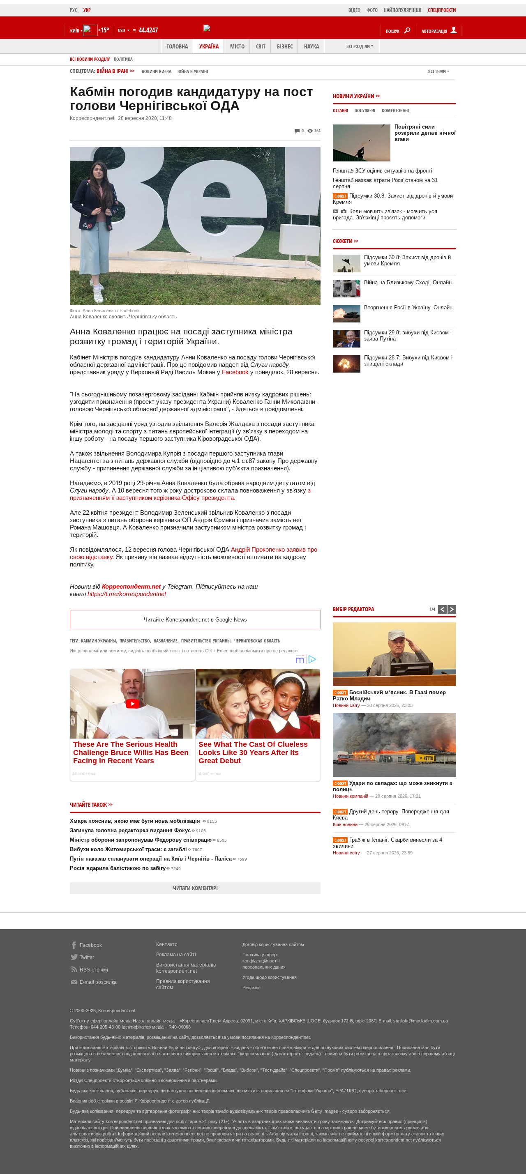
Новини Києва (156, 71)
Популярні (365, 110)
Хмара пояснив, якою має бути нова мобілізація (143, 821)
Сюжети (343, 241)
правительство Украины (206, 641)
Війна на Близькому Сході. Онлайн (408, 282)
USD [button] (122, 30)
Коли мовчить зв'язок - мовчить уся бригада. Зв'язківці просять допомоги (385, 214)
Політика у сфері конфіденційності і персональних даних (264, 960)
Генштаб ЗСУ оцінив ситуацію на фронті (382, 171)
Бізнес (285, 46)
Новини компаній (350, 796)
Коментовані (395, 110)
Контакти (167, 944)
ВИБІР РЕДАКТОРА (353, 609)
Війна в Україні (193, 71)
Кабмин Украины (98, 641)
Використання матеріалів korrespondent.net (186, 968)
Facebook (235, 371)
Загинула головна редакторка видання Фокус (138, 830)
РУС (73, 10)
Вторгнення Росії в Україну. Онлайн (408, 307)
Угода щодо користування (269, 977)
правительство (135, 641)
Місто (237, 46)
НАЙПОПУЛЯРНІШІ (403, 10)
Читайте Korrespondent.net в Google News (195, 620)
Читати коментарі (195, 888)
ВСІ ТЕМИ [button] (437, 71)
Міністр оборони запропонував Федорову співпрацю (148, 840)
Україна (209, 46)
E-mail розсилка (98, 982)
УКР (87, 10)
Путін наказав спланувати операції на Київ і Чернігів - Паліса (158, 859)
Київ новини (345, 824)
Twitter (87, 957)
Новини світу (346, 705)
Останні (340, 110)
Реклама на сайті (176, 955)
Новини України (353, 96)
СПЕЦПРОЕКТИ (442, 10)
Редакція (251, 987)
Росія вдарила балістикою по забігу (125, 868)
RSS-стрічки (94, 970)
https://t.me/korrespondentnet (127, 593)
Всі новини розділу (90, 59)
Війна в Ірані (152, 71)
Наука (311, 46)
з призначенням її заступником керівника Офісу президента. (190, 494)
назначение (166, 641)
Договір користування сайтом (273, 944)
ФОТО (372, 10)
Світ (260, 46)
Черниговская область (257, 641)
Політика (123, 59)
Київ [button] (74, 31)
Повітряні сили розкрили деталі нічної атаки (425, 133)
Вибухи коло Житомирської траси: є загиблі (136, 849)
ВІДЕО (354, 10)
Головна (177, 46)
